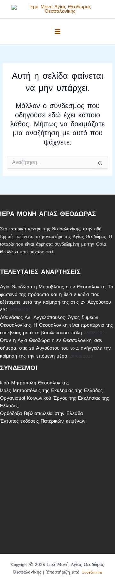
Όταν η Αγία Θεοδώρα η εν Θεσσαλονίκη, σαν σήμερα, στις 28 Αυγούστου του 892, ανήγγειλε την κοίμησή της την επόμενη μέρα (55, 348)
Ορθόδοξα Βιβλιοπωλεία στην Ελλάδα (41, 413)
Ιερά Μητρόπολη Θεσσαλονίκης (34, 383)
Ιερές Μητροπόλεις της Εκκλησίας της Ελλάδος (51, 390)
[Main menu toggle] (57, 31)
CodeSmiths (91, 572)
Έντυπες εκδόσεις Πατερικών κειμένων (43, 421)
